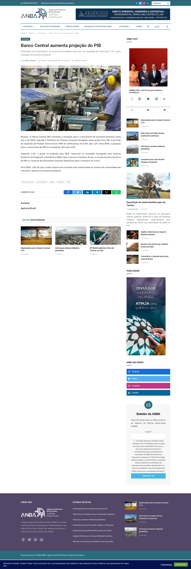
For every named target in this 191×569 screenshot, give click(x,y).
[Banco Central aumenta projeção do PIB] (71, 98)
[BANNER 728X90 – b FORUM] (143, 20)
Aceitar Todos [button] (181, 564)
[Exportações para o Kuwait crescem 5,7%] (36, 235)
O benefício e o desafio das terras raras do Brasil (154, 257)
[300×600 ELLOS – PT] (164, 316)
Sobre (139, 26)
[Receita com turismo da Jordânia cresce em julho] (133, 247)
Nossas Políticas (27, 555)
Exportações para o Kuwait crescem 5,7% (35, 249)
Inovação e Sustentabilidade (98, 26)
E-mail (148, 432)
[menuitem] (148, 26)
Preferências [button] (166, 564)
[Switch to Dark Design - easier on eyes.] (167, 26)
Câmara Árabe (72, 26)
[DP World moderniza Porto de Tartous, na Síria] (105, 235)
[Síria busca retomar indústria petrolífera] (70, 235)
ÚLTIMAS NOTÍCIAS (29, 3)
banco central (28, 182)
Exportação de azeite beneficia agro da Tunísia (146, 204)
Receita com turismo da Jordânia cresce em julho (154, 245)
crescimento (42, 182)
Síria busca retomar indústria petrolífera (57, 3)
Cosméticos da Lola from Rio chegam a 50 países (152, 160)
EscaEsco (80, 555)
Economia (28, 26)
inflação (60, 182)
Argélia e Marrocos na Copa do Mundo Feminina (153, 233)
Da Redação (133, 209)
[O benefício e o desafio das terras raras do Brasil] (133, 259)
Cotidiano (124, 26)
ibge (52, 182)
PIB (68, 182)
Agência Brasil (30, 61)
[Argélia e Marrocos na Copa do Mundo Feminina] (133, 234)
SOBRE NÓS (26, 502)
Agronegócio (132, 197)
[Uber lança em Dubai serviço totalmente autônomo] (133, 136)
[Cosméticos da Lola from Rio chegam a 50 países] (133, 162)
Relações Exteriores (50, 26)
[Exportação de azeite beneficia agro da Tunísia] (148, 186)
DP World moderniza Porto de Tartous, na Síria (102, 249)
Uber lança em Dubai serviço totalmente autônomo (152, 134)
